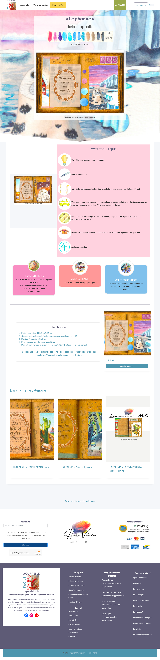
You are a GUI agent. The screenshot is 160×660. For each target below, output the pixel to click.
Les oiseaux (137, 583)
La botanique (138, 595)
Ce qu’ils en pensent (76, 590)
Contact (71, 636)
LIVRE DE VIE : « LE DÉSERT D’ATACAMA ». (31, 467)
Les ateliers (120, 5)
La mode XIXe (138, 612)
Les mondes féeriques (142, 623)
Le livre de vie (138, 589)
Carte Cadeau (74, 624)
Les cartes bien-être (141, 600)
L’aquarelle (24, 5)
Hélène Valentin (74, 577)
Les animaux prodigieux (142, 617)
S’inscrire (25, 545)
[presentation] (32, 429)
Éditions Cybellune (75, 581)
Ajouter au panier (127, 366)
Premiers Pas (57, 5)
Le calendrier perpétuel (142, 635)
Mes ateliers (73, 620)
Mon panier (73, 616)
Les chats (137, 629)
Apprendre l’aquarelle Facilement (83, 653)
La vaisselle (137, 606)
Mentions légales (75, 602)
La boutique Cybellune (77, 585)
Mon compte (141, 5)
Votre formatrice (40, 5)
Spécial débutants (140, 577)
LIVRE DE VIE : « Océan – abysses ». (77, 467)
